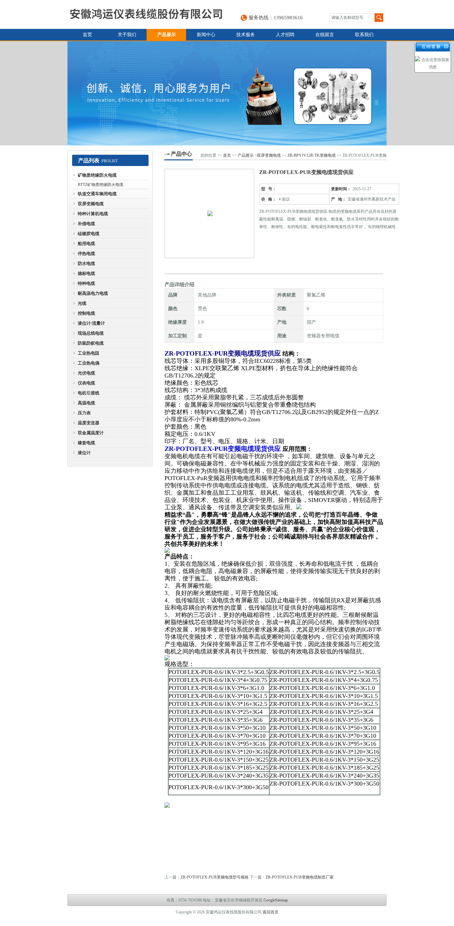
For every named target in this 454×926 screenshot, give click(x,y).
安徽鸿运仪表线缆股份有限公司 (145, 14)
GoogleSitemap (276, 900)
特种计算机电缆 (93, 213)
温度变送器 (88, 422)
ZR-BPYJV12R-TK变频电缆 (311, 155)
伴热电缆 (86, 253)
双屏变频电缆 (91, 203)
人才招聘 (285, 34)
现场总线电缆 (91, 333)
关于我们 (127, 34)
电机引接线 (88, 392)
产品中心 (181, 154)
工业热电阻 (88, 353)
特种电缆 (86, 283)
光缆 (82, 303)
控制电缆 (86, 313)
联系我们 (364, 34)
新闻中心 (206, 34)
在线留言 (324, 34)
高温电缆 (86, 402)
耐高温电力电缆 (93, 293)
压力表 (84, 412)
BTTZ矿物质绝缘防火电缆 (100, 184)
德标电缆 (86, 273)
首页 (87, 34)
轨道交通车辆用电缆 (97, 193)
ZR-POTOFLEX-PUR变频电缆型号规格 (214, 877)
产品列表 (88, 160)
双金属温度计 (91, 432)
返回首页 (271, 912)
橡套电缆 (86, 442)
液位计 (84, 452)
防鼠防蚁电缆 (91, 343)
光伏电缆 (86, 373)
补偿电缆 (86, 223)
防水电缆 (86, 263)
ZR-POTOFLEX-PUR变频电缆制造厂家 (300, 877)
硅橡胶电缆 (88, 233)
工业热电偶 (88, 363)
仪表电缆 (86, 382)
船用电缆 (86, 243)
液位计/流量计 (91, 323)
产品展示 (166, 34)
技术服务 (245, 34)
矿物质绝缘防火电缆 (97, 175)
